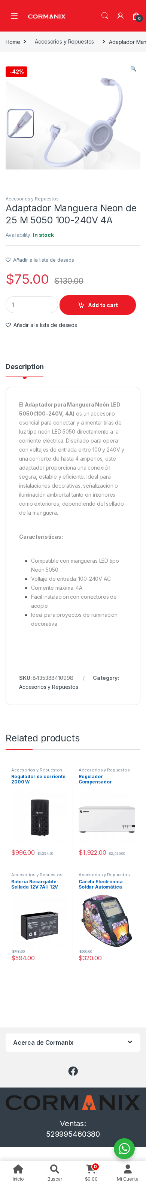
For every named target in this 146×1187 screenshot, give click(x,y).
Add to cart (103, 305)
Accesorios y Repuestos (64, 41)
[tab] (24, 370)
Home (13, 41)
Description (24, 367)
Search (105, 16)
